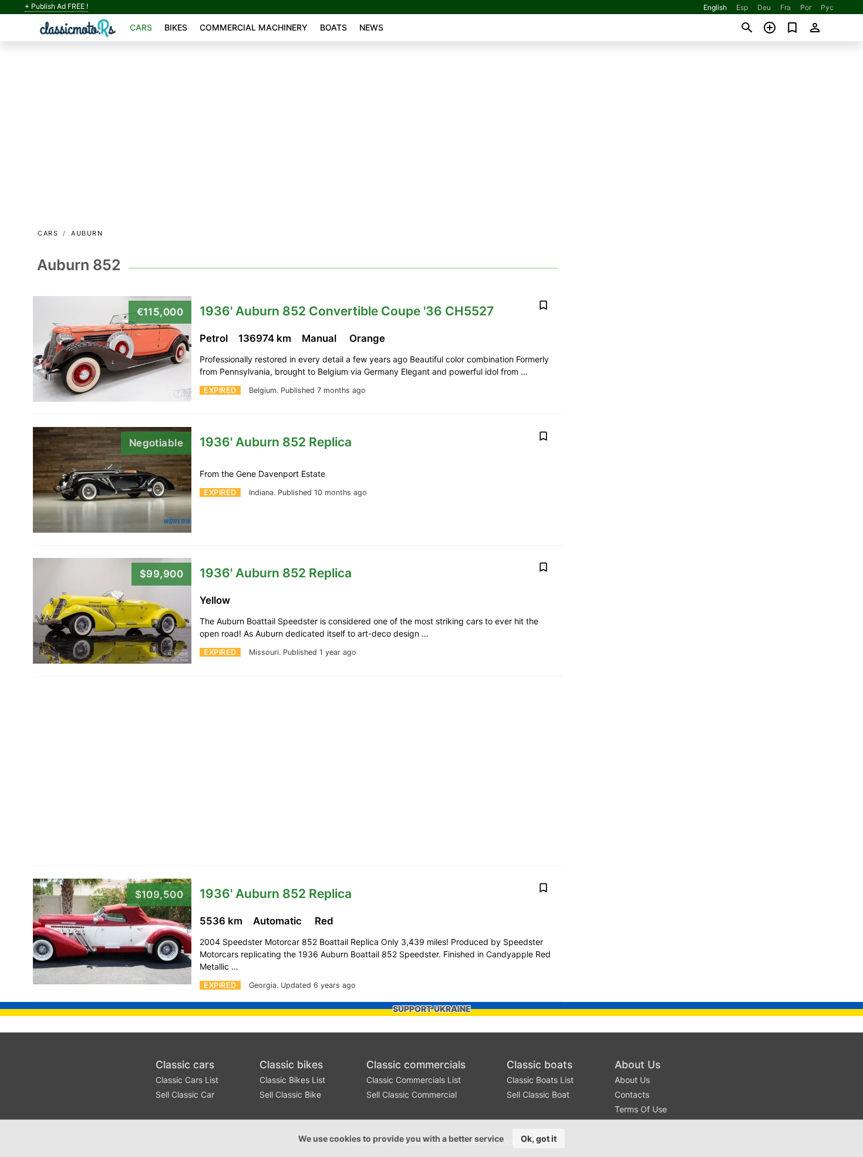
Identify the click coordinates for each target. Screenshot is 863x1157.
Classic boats (539, 1064)
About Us (637, 1064)
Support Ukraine (432, 1009)
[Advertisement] (431, 138)
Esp (742, 7)
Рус (827, 7)
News (371, 27)
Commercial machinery (254, 27)
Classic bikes (291, 1064)
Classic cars (185, 1064)
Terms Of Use (641, 1109)
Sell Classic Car (185, 1094)
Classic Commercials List (413, 1080)
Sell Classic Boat (538, 1094)
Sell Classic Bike (290, 1094)
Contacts (632, 1094)
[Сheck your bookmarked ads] (792, 27)
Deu (764, 7)
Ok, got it (539, 1138)
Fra (785, 7)
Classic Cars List (187, 1080)
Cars (141, 27)
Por (805, 7)
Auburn (87, 233)
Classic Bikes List (292, 1080)
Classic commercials (416, 1064)
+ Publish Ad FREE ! (56, 6)
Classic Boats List (540, 1080)
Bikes (175, 27)
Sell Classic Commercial (411, 1094)
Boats (333, 27)
